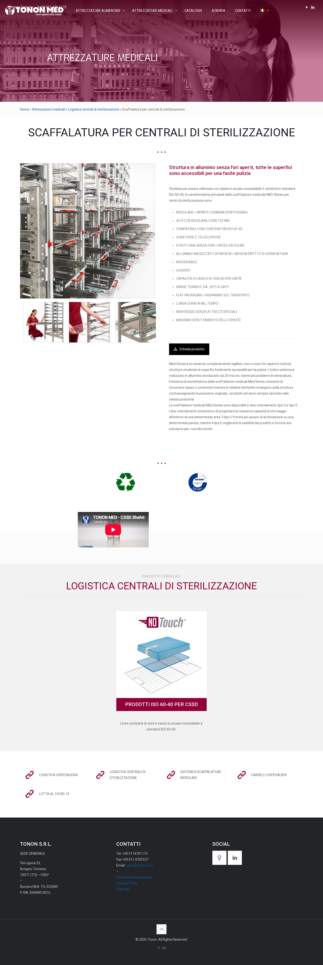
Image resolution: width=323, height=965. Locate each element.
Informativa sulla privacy (134, 877)
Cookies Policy (127, 883)
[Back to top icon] (161, 929)
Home (24, 109)
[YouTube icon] (159, 948)
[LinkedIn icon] (164, 948)
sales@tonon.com (139, 865)
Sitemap (122, 889)
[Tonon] (34, 10)
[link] (87, 230)
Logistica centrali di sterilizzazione (93, 109)
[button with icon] (219, 858)
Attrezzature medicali (48, 109)
